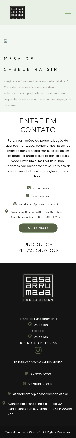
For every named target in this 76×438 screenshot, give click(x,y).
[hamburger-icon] (67, 12)
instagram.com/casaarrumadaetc (38, 362)
